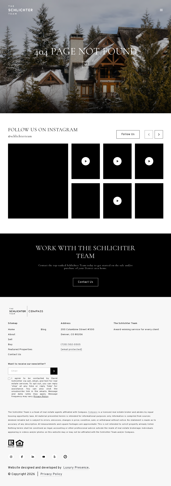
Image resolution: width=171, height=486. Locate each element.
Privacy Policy (41, 396)
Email (15, 371)
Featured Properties (20, 349)
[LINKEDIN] (33, 457)
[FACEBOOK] (22, 457)
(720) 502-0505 (71, 344)
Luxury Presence (76, 468)
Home (11, 329)
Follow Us (128, 134)
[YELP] (54, 457)
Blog (43, 329)
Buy (10, 344)
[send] (53, 371)
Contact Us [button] (85, 282)
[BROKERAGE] (65, 457)
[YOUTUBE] (44, 457)
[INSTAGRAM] (11, 457)
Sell (10, 339)
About (11, 334)
